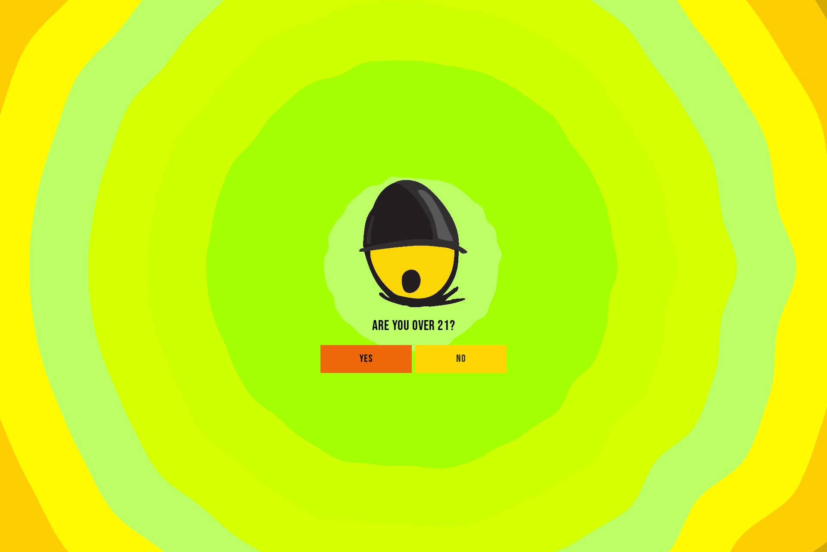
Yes (366, 358)
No (461, 358)
